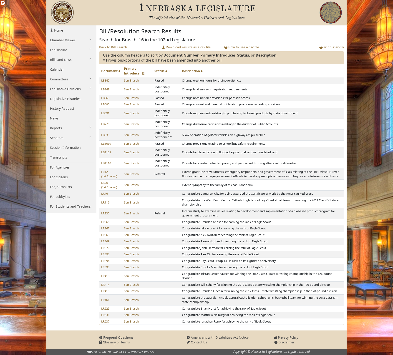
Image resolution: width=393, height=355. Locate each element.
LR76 (104, 193)
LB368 (105, 98)
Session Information (65, 147)
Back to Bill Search (113, 47)
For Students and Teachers (70, 206)
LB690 (105, 104)
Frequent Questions (118, 337)
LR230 (105, 213)
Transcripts (58, 157)
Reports (56, 128)
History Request (62, 108)
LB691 (105, 113)
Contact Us (198, 342)
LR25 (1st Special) (109, 185)
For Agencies (60, 167)
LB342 (105, 80)
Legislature (58, 50)
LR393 (105, 254)
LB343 (105, 89)
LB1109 (106, 152)
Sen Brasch (131, 80)
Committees (59, 79)
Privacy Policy (287, 337)
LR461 (105, 300)
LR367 (105, 228)
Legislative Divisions (65, 89)
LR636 (105, 315)
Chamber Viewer (62, 40)
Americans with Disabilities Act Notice (219, 337)
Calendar (57, 69)
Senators (56, 138)
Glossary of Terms (116, 342)
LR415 (105, 291)
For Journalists (61, 187)
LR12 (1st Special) (109, 174)
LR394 (105, 261)
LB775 (105, 124)
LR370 (105, 248)
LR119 (105, 202)
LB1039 (106, 144)
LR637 (105, 321)
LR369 (105, 241)
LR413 (105, 276)
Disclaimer (286, 342)
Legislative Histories (65, 99)
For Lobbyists (60, 196)
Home (58, 30)
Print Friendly (333, 47)
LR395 (105, 267)
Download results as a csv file (188, 47)
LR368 (105, 235)
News (54, 118)
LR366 (105, 222)
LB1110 (106, 163)
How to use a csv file (243, 47)
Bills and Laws (61, 59)
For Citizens (59, 177)
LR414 (105, 285)
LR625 (105, 308)
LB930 (105, 135)
